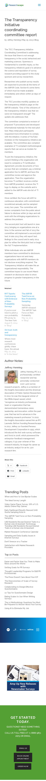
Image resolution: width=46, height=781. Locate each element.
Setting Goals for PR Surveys (17, 567)
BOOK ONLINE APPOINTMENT (23, 757)
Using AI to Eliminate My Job (17, 608)
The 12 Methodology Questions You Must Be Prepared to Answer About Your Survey (23, 603)
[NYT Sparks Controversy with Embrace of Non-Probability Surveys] (13, 309)
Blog (37, 40)
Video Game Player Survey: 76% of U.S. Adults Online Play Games (21, 505)
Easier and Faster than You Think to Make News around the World (22, 563)
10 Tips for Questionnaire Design (19, 593)
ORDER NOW (23, 766)
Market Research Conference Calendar (21, 532)
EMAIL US (23, 748)
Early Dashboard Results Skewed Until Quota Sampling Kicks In (21, 511)
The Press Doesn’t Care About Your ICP (21, 577)
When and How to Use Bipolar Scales (21, 497)
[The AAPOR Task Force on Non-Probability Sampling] (30, 307)
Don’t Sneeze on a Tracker (16, 542)
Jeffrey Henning (14, 40)
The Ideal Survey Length (15, 500)
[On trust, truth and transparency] (13, 342)
